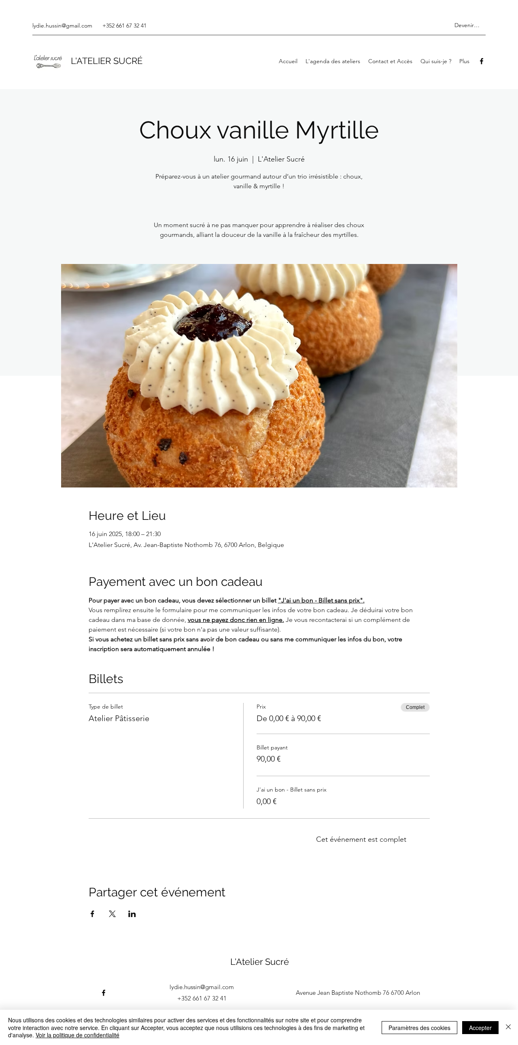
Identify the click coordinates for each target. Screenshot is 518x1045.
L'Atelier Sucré (259, 961)
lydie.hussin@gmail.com (62, 25)
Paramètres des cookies (419, 1028)
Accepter (480, 1028)
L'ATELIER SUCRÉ (106, 60)
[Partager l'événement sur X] (112, 914)
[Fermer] (508, 1027)
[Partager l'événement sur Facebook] (92, 914)
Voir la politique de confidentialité (77, 1035)
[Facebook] (482, 61)
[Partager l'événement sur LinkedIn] (132, 914)
